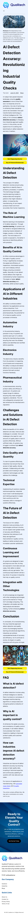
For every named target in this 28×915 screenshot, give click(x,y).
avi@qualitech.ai (10, 875)
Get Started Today (14, 841)
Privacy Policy (6, 901)
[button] (15, 159)
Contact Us (5, 899)
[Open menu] (4, 11)
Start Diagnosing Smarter (15, 159)
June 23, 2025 (14, 93)
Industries (4, 886)
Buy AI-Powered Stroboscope (15, 162)
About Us (4, 897)
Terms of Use (5, 903)
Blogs (22, 93)
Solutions (4, 883)
